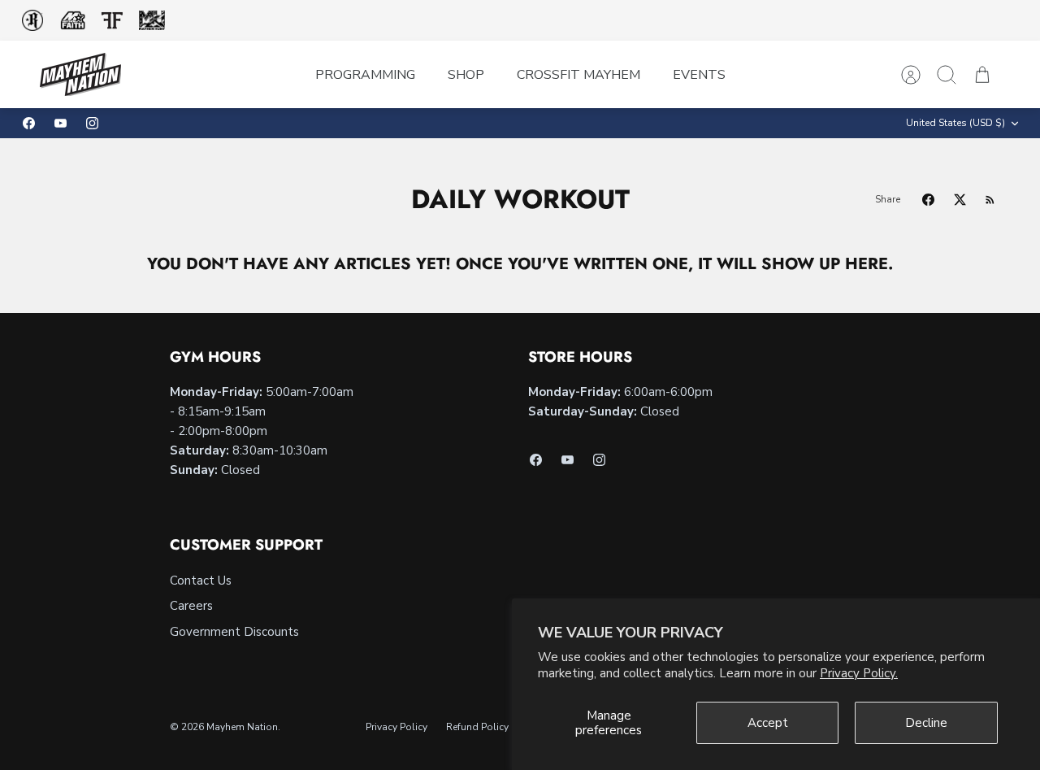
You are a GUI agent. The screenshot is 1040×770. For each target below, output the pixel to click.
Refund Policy (477, 726)
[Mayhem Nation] (80, 74)
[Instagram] (92, 123)
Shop (466, 75)
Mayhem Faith (73, 20)
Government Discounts (234, 632)
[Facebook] (29, 123)
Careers (191, 606)
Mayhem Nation (242, 726)
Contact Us (201, 580)
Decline (926, 723)
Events (699, 75)
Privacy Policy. (859, 673)
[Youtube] (60, 123)
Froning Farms (112, 20)
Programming (365, 75)
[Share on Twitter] (960, 199)
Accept (768, 723)
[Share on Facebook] (928, 199)
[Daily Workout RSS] (990, 199)
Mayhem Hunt (151, 20)
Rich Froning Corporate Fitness (32, 20)
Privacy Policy (396, 726)
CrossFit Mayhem (578, 75)
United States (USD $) (955, 122)
